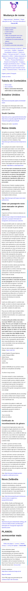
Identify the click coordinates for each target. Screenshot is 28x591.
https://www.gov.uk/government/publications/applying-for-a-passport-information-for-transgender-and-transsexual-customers (14, 218)
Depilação (20, 50)
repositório (15, 124)
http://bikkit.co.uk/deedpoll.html (15, 165)
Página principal (8, 19)
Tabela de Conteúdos (10, 28)
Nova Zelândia (9, 43)
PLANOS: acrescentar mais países (14, 45)
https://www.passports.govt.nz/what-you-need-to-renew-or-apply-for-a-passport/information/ (14, 498)
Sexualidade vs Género (10, 52)
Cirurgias (21, 62)
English (4, 73)
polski (8, 73)
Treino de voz (22, 69)
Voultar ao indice (6, 76)
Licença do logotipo (12, 545)
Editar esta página (8, 543)
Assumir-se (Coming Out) (10, 62)
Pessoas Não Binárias (17, 60)
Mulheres (21, 58)
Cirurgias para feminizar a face (11, 63)
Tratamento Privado (12, 58)
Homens (7, 60)
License (17, 543)
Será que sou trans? (13, 54)
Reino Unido (8, 33)
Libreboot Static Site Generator (10, 579)
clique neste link (10, 350)
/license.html (17, 565)
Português (13, 73)
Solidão (14, 50)
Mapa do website (6, 574)
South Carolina (9, 31)
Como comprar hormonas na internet (11, 48)
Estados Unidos (9, 29)
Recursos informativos (19, 21)
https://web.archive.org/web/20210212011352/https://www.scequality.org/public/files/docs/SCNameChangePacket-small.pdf (14, 118)
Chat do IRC (14, 23)
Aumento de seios (12, 69)
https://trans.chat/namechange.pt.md (11, 571)
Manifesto (16, 19)
